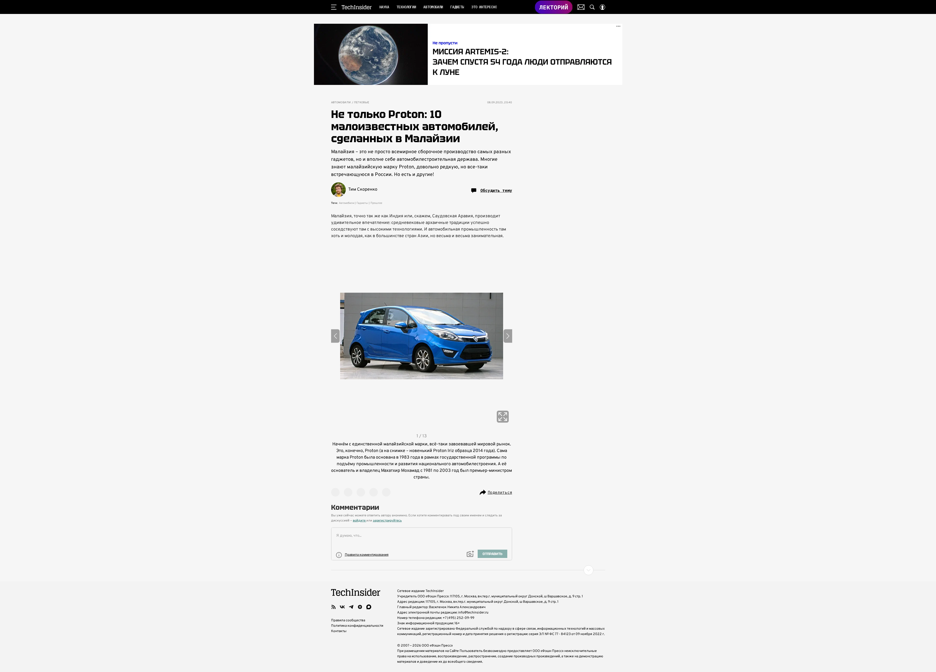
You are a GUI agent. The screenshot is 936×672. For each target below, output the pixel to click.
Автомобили (341, 102)
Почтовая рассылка (581, 7)
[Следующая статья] (468, 570)
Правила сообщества (348, 620)
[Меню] (333, 7)
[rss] (333, 606)
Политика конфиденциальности (357, 626)
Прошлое (376, 203)
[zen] (360, 606)
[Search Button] (592, 7)
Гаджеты (362, 203)
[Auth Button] (602, 7)
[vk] (342, 606)
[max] (368, 606)
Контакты (339, 631)
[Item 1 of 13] (421, 336)
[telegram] (351, 606)
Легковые (362, 102)
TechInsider (356, 7)
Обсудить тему (496, 190)
